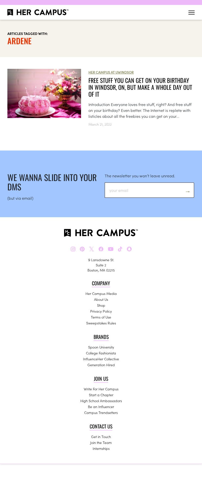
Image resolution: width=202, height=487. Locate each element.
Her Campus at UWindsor (111, 72)
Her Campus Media (101, 293)
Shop (101, 305)
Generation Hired (101, 364)
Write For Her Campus (101, 388)
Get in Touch (101, 436)
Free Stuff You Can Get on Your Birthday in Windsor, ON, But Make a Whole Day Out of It (140, 87)
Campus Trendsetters (101, 412)
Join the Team (101, 442)
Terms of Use (101, 317)
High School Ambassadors (101, 400)
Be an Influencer (101, 406)
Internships (101, 448)
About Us (101, 299)
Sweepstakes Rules (101, 322)
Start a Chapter (101, 394)
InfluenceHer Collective (101, 358)
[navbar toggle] (191, 12)
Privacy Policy (101, 311)
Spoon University (101, 347)
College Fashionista (101, 352)
